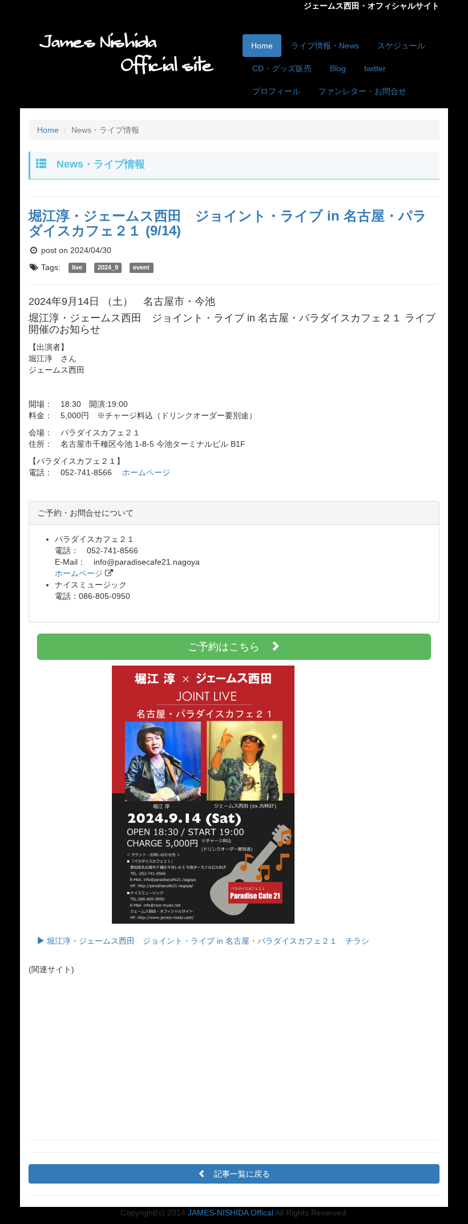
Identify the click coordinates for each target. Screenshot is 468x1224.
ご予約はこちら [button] (229, 646)
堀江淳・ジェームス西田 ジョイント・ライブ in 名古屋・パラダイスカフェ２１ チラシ (207, 940)
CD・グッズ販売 (282, 68)
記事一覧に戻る (242, 1173)
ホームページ (146, 472)
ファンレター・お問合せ (362, 91)
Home (262, 45)
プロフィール (276, 91)
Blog (338, 68)
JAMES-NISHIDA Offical (230, 1212)
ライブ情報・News (325, 45)
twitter (375, 68)
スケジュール (401, 45)
